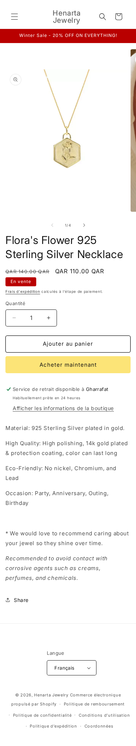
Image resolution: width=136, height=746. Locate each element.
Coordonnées (99, 726)
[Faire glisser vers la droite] (84, 225)
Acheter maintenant (68, 364)
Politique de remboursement (94, 704)
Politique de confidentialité (42, 715)
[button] (14, 17)
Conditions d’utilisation (104, 715)
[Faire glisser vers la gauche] (52, 225)
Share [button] (21, 600)
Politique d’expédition (53, 726)
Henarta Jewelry (51, 694)
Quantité (15, 303)
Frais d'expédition (22, 291)
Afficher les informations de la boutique (63, 408)
